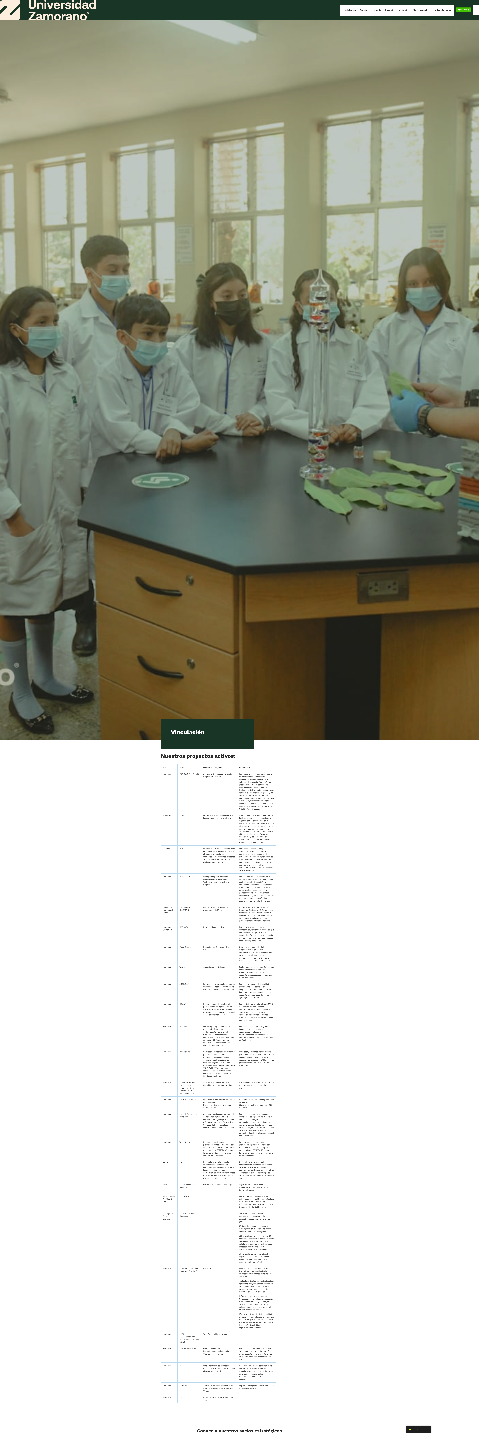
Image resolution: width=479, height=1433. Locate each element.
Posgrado (389, 10)
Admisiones (350, 10)
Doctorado (403, 10)
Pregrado (376, 10)
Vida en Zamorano (443, 10)
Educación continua (421, 10)
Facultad (364, 10)
